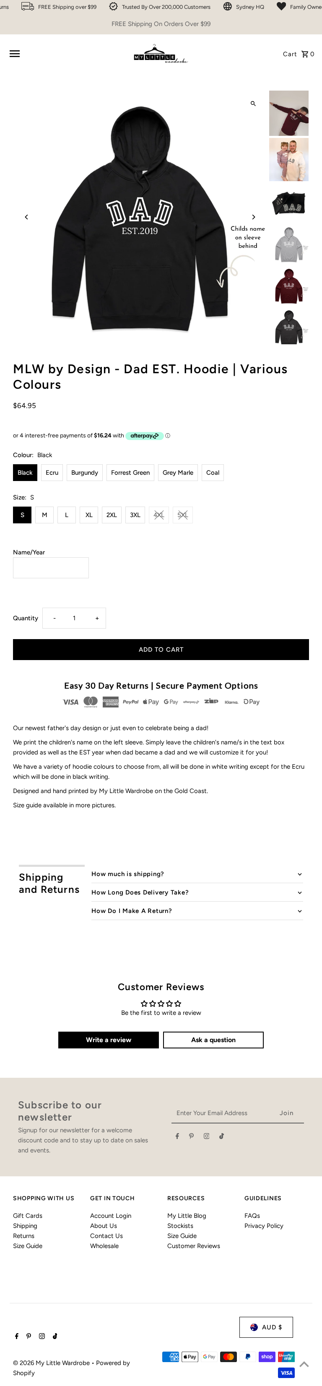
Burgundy (84, 472)
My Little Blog (186, 1216)
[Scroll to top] (304, 1364)
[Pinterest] (191, 1138)
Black (25, 472)
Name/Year (29, 552)
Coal (212, 472)
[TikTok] (221, 1138)
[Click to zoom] (253, 103)
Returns (23, 1236)
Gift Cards (27, 1216)
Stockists (180, 1226)
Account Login (110, 1216)
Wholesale (104, 1246)
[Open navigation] (67, 53)
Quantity (25, 618)
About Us (103, 1226)
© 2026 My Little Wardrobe (52, 1363)
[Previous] (26, 217)
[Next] (253, 217)
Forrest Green (130, 472)
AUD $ (272, 1327)
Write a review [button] (108, 1040)
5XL (182, 515)
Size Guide (27, 1246)
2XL (111, 515)
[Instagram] (207, 1138)
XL (89, 515)
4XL (158, 515)
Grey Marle (178, 472)
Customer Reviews (193, 1246)
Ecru (52, 472)
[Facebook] (177, 1138)
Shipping (25, 1226)
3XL (135, 515)
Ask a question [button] (213, 1040)
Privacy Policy (263, 1226)
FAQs (252, 1216)
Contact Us (106, 1236)
